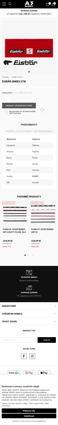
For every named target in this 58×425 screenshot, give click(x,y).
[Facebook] (24, 356)
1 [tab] (29, 71)
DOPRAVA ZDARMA (29, 10)
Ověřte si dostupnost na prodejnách (29, 131)
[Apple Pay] (44, 372)
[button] (42, 110)
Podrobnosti (29, 124)
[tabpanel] (29, 47)
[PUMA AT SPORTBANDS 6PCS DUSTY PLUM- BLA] (15, 214)
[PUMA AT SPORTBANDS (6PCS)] (43, 214)
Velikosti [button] (16, 92)
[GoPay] (14, 372)
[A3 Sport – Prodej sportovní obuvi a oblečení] (29, 4)
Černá (34, 157)
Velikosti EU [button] (7, 92)
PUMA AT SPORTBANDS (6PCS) (42, 231)
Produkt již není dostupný (19, 105)
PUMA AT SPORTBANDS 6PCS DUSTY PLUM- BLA (14, 231)
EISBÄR (35, 176)
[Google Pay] (29, 372)
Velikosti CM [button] (27, 92)
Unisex (35, 163)
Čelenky (5, 76)
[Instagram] (32, 356)
